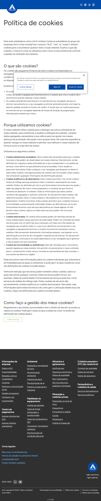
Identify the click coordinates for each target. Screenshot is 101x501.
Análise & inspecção (61, 423)
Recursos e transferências (14, 452)
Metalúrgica (57, 419)
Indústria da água (34, 379)
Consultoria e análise (61, 412)
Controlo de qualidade (87, 368)
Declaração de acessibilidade (51, 490)
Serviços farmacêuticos (88, 391)
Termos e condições (90, 490)
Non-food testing (60, 379)
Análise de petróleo (35, 405)
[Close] (84, 75)
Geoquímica (57, 408)
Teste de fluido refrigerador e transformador (33, 412)
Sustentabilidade (9, 372)
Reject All (57, 87)
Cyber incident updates (13, 462)
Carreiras (6, 383)
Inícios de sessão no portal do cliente (20, 455)
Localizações (7, 401)
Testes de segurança (86, 376)
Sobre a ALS (7, 368)
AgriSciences (58, 368)
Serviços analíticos (86, 395)
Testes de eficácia (85, 372)
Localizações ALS (10, 459)
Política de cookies (72, 490)
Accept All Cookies (75, 87)
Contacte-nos (8, 397)
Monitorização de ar (35, 383)
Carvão (55, 415)
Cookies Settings (13, 319)
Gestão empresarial (10, 393)
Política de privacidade (90, 493)
